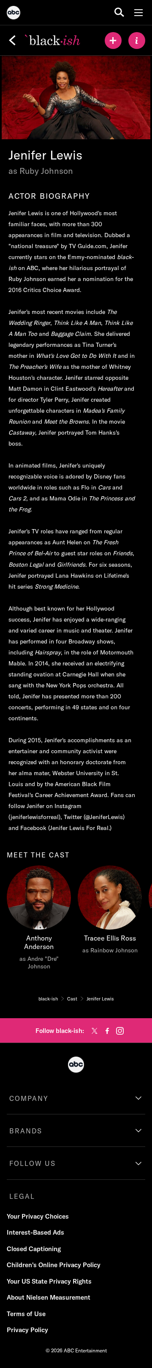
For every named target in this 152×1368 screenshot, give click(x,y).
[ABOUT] (136, 40)
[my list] (113, 40)
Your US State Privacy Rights (49, 1281)
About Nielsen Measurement (48, 1297)
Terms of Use (26, 1314)
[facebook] (107, 1031)
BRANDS (25, 1131)
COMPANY (29, 1098)
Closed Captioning (34, 1249)
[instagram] (120, 1031)
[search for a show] (119, 12)
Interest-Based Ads (35, 1232)
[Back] (12, 40)
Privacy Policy (27, 1330)
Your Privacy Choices (38, 1216)
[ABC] (13, 14)
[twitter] (94, 1031)
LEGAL (22, 1196)
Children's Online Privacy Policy (53, 1265)
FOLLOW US (32, 1163)
